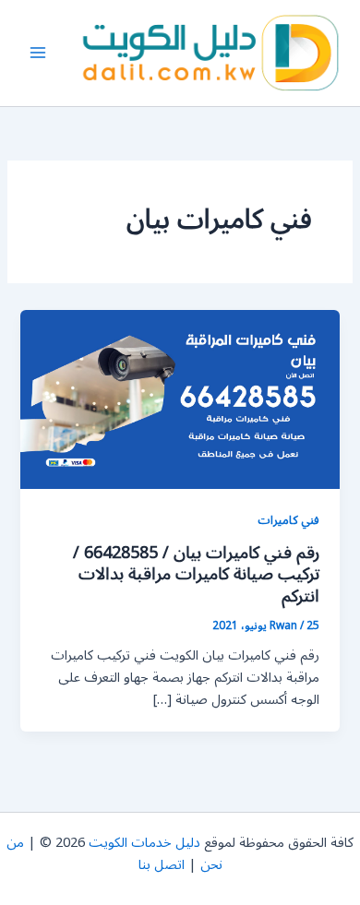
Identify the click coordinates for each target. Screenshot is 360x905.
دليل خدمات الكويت (144, 842)
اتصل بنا (161, 865)
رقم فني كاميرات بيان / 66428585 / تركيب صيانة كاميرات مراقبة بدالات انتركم (196, 574)
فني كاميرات (288, 519)
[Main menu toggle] (37, 53)
